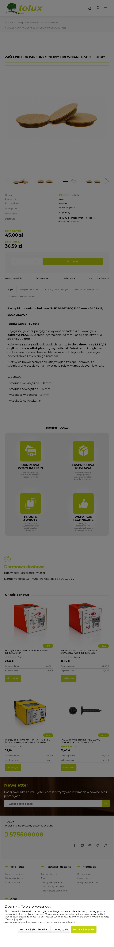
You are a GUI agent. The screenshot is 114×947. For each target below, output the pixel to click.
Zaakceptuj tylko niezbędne (33, 929)
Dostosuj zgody (60, 929)
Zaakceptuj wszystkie (83, 929)
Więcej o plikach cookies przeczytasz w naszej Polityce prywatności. (40, 922)
